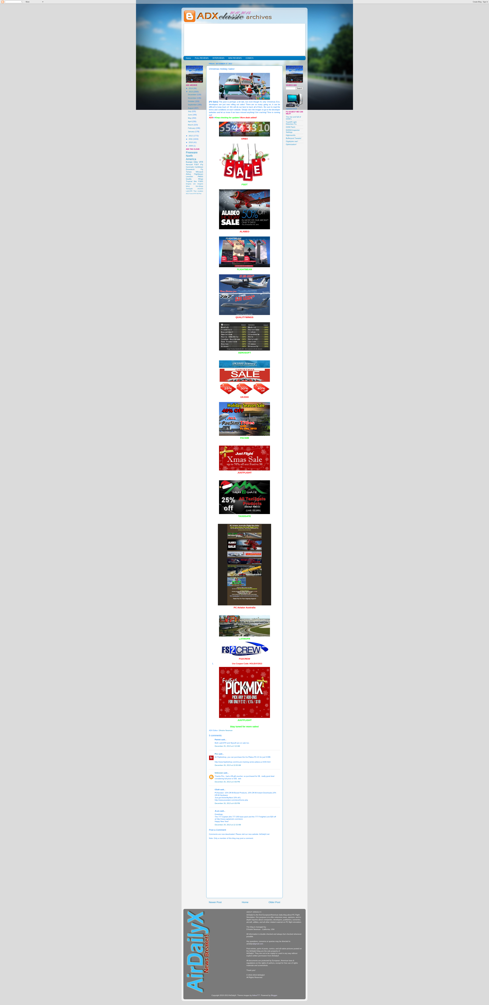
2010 (191, 142)
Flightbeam (198, 174)
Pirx (216, 754)
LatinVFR (189, 191)
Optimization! (291, 144)
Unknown (219, 773)
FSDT (196, 165)
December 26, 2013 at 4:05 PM (227, 803)
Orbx (196, 162)
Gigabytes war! (292, 141)
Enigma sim (191, 184)
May (190, 118)
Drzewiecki (190, 169)
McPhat (199, 193)
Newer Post (215, 902)
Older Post (274, 902)
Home (188, 58)
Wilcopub (199, 172)
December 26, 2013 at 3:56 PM (227, 782)
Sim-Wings (199, 186)
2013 (191, 92)
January (191, 132)
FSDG (200, 181)
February (192, 128)
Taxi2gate (189, 189)
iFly (201, 165)
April (190, 121)
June (190, 115)
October (191, 101)
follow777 (256, 995)
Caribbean (199, 167)
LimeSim (189, 177)
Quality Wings (194, 179)
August (191, 108)
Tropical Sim (191, 181)
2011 (191, 139)
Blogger (274, 995)
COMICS (249, 58)
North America (191, 157)
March (191, 125)
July (190, 111)
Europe (189, 162)
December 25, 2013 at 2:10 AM (227, 746)
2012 (191, 136)
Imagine (200, 184)
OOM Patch (290, 127)
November (192, 98)
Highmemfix (290, 135)
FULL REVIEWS (202, 58)
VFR (201, 162)
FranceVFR (192, 193)
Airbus (188, 174)
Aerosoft (189, 165)
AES (187, 193)
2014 (191, 88)
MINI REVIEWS (235, 58)
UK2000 (200, 189)
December (192, 95)
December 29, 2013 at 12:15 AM (228, 825)
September (192, 105)
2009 (191, 146)
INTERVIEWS (218, 58)
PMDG (200, 177)
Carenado (190, 167)
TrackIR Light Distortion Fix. (291, 123)
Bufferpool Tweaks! (293, 138)
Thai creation (198, 191)
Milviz (188, 186)
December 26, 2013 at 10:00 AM (228, 765)
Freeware (192, 152)
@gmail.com (258, 944)
